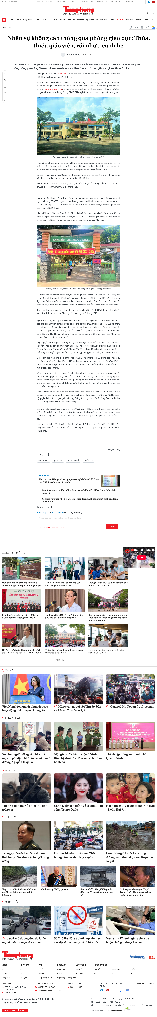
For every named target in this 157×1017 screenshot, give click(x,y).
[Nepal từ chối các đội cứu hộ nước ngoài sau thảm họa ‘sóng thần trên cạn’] (19, 876)
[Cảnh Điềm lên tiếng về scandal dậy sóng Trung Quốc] (78, 788)
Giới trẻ (62, 20)
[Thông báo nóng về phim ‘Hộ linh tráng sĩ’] (26, 788)
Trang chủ (4, 20)
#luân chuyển (73, 460)
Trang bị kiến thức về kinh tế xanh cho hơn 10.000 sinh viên (108, 584)
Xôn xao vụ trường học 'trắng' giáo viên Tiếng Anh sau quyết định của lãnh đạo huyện (80, 500)
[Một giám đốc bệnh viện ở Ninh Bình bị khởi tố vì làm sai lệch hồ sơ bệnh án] (78, 736)
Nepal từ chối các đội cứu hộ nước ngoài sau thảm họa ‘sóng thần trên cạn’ (19, 892)
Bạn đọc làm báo (16, 1010)
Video (146, 20)
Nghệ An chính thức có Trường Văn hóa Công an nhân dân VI (63, 584)
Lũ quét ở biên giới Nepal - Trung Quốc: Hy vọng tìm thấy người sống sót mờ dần (135, 892)
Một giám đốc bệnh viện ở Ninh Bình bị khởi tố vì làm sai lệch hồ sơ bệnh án (78, 758)
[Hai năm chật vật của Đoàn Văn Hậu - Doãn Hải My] (130, 788)
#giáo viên (58, 460)
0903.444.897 (76, 987)
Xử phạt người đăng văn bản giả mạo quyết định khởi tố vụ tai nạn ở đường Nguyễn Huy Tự (26, 758)
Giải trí (111, 20)
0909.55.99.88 (44, 987)
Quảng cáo (128, 2)
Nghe (5, 73)
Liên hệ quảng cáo (44, 984)
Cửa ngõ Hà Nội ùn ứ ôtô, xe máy (132, 706)
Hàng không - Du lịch (10, 977)
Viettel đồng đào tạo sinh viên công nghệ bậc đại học (106, 651)
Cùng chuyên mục (16, 553)
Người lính (90, 20)
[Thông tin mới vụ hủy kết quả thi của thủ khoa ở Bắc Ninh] (65, 635)
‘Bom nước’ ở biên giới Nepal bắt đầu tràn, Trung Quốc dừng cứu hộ (96, 892)
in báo (142, 27)
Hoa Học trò (102, 2)
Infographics (100, 965)
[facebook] (149, 2)
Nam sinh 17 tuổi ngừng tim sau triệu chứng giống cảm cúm (127, 940)
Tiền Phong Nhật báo (65, 2)
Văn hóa (103, 20)
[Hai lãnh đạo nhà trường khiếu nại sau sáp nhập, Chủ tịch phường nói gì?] (21, 568)
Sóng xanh (27, 20)
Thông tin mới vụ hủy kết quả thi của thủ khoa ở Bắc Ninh (64, 651)
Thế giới (54, 20)
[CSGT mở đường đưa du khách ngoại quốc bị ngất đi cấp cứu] (26, 920)
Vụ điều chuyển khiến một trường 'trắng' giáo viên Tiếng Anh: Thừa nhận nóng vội (79, 491)
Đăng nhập (41, 512)
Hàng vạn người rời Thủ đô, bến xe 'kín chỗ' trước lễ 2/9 (77, 708)
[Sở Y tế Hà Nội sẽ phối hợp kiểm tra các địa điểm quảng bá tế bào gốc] (78, 920)
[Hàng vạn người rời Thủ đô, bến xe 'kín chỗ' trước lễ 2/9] (78, 689)
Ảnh (41, 965)
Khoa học (129, 20)
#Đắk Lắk (88, 460)
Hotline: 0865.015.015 (43, 2)
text (136, 27)
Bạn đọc (134, 973)
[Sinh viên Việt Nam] (137, 957)
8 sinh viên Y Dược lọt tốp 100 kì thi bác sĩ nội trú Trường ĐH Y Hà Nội (20, 616)
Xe (97, 20)
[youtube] (153, 2)
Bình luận (5, 93)
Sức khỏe (45, 20)
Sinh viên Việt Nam (85, 2)
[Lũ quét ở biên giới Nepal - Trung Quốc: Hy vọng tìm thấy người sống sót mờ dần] (137, 876)
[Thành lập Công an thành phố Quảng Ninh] (130, 736)
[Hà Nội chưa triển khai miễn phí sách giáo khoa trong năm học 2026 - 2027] (21, 635)
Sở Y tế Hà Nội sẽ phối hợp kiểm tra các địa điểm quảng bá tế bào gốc (78, 940)
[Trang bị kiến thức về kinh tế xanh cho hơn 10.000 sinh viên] (108, 568)
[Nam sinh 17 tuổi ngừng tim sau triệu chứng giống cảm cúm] (130, 920)
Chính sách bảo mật (147, 984)
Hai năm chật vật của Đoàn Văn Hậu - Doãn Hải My (130, 807)
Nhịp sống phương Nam (66, 977)
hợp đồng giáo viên (53, 89)
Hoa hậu (138, 20)
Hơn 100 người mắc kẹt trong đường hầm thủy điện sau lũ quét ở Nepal (129, 857)
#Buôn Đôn (43, 460)
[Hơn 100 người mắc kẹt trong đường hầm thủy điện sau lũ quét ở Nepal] (130, 835)
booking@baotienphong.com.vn (50, 990)
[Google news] (129, 990)
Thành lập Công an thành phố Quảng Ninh (126, 756)
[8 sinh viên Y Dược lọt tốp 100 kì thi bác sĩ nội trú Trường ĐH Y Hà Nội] (21, 600)
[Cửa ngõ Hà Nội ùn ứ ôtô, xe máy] (130, 689)
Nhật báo (25, 965)
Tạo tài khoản (58, 512)
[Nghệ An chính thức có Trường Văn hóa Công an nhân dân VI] (65, 568)
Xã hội (11, 20)
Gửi (112, 526)
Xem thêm (153, 20)
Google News (153, 27)
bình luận (147, 27)
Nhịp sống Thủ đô (46, 977)
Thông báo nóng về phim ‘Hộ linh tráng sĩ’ (24, 807)
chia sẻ (130, 27)
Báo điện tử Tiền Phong (78, 10)
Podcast (61, 965)
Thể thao (80, 20)
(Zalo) (52, 987)
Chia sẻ (5, 79)
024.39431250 (10, 992)
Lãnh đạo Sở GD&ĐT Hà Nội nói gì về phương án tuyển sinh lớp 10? (64, 616)
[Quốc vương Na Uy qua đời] (59, 876)
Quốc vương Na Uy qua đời (55, 889)
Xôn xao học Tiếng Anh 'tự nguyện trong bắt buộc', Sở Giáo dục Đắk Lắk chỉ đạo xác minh (69, 480)
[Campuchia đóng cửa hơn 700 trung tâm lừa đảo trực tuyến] (78, 835)
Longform (81, 965)
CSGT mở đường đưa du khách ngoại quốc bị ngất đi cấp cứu (24, 940)
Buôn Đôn (61, 73)
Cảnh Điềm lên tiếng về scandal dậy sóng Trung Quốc (78, 807)
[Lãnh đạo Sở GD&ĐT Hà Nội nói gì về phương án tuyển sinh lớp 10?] (65, 600)
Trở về (5, 100)
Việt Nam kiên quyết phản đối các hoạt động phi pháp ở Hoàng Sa (25, 708)
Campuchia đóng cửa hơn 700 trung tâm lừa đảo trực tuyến (74, 855)
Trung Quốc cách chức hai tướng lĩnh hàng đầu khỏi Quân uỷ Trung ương (25, 857)
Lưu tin (5, 86)
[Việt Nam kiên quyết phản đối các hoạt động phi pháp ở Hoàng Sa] (26, 689)
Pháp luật (71, 20)
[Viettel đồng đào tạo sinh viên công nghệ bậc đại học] (108, 635)
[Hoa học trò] (152, 957)
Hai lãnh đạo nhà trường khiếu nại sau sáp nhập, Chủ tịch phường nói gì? (21, 584)
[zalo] (121, 990)
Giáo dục (119, 20)
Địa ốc (36, 20)
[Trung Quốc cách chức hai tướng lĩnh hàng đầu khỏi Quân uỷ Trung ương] (26, 835)
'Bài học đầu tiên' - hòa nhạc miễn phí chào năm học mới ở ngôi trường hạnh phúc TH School (107, 617)
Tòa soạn (115, 2)
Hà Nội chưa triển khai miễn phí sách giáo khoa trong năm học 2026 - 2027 (21, 651)
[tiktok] (115, 990)
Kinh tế (18, 20)
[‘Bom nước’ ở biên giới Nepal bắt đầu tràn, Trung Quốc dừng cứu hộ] (98, 876)
